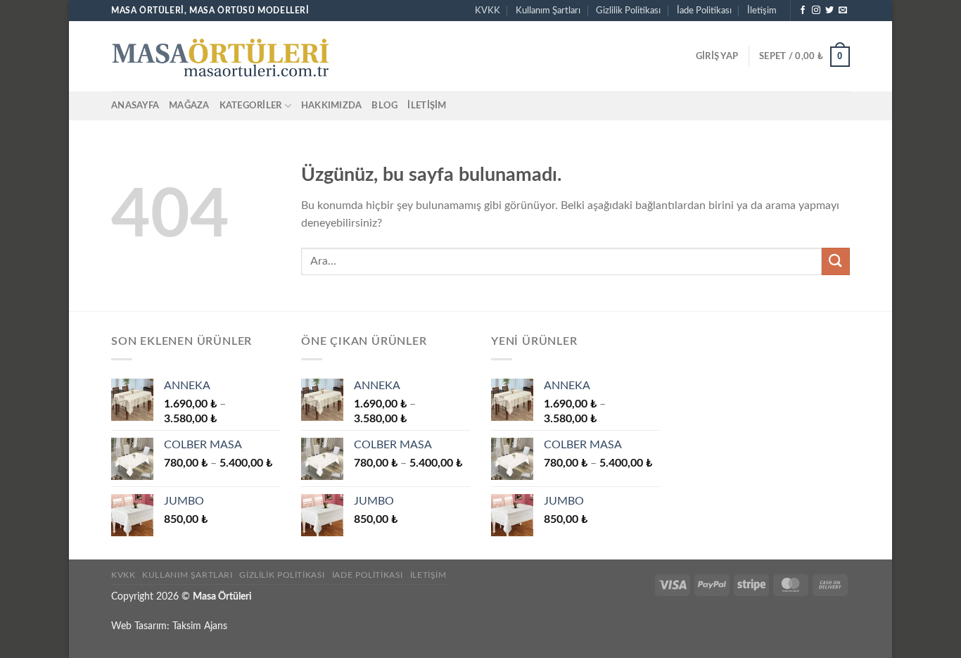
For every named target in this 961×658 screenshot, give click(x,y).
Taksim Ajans (199, 626)
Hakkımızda (331, 105)
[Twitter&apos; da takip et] (829, 10)
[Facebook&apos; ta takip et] (802, 10)
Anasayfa (135, 105)
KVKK (487, 10)
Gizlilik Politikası (628, 10)
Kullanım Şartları (548, 10)
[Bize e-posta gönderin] (843, 10)
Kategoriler (250, 105)
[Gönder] (836, 261)
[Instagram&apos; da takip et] (816, 10)
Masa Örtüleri (222, 596)
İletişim (762, 10)
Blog (384, 105)
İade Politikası (704, 10)
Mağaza (189, 105)
